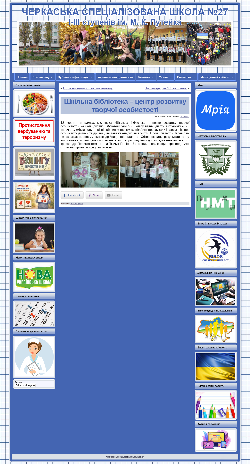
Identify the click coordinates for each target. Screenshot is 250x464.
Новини (22, 77)
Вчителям (184, 77)
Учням (163, 77)
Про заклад (40, 77)
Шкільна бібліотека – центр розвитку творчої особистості (125, 105)
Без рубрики (77, 203)
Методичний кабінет (214, 77)
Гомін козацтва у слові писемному (87, 88)
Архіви (18, 382)
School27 (184, 116)
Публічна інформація (73, 77)
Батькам (144, 77)
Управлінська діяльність (115, 77)
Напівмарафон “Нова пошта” (166, 88)
